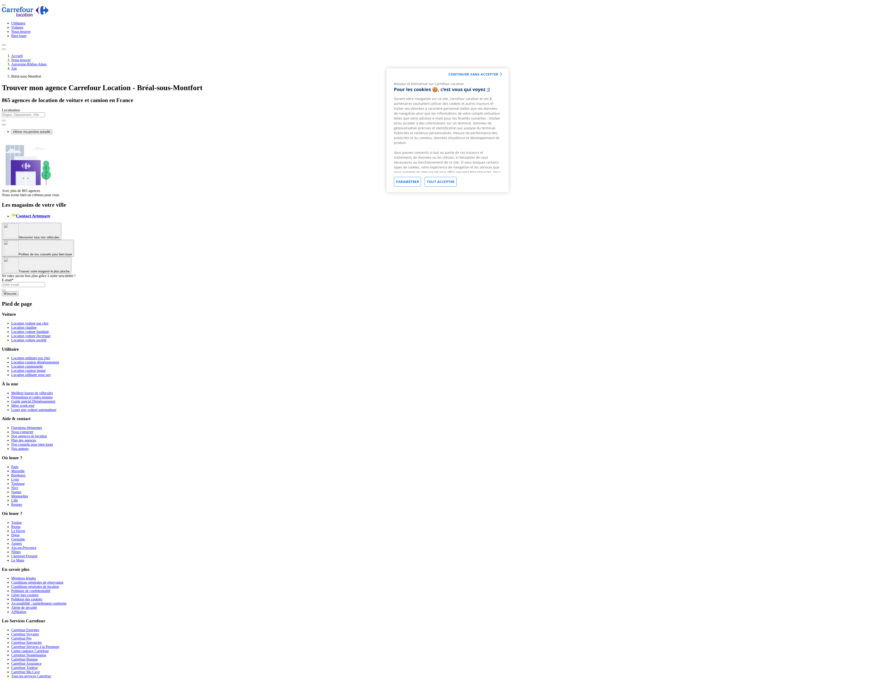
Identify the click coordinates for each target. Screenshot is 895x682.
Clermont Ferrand (24, 556)
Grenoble (18, 539)
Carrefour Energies (25, 630)
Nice (14, 488)
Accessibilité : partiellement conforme (38, 603)
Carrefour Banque (24, 659)
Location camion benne (28, 371)
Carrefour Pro (21, 638)
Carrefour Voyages (25, 634)
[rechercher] (4, 124)
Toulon (16, 522)
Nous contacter (22, 432)
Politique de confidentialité (30, 591)
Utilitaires (18, 23)
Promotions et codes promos (32, 397)
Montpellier (19, 496)
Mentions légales (23, 578)
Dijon (15, 535)
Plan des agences (23, 440)
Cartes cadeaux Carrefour (30, 651)
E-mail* (8, 280)
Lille (14, 500)
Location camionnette (27, 366)
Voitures (17, 27)
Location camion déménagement (35, 362)
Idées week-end (22, 406)
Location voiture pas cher (29, 323)
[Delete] (4, 120)
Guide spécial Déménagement (33, 401)
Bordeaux (18, 475)
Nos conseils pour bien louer (32, 444)
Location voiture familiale (30, 332)
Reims (16, 527)
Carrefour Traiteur (24, 668)
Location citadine (24, 327)
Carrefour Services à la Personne (35, 647)
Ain (14, 68)
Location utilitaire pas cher (30, 358)
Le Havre (18, 531)
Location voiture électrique (31, 336)
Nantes (16, 492)
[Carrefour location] (25, 15)
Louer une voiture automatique (33, 410)
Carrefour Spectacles (26, 642)
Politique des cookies (26, 599)
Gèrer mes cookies (24, 595)
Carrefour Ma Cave (25, 672)
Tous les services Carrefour (31, 676)
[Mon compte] (4, 45)
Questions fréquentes (26, 428)
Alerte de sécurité (24, 608)
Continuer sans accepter (473, 74)
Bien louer (19, 36)
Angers (16, 543)
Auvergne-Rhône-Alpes (29, 64)
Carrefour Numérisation (28, 655)
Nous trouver (21, 32)
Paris (14, 467)
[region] (447, 130)
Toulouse (18, 484)
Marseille (18, 471)
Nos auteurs (20, 449)
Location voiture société (28, 340)
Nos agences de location (29, 436)
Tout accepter (440, 181)
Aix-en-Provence (23, 548)
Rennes (16, 505)
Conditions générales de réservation (37, 582)
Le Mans (17, 560)
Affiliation (18, 612)
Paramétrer (407, 181)
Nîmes (16, 552)
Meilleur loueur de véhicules (32, 393)
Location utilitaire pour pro (31, 375)
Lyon (15, 479)
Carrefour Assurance (26, 663)
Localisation (11, 110)
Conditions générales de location (35, 587)
